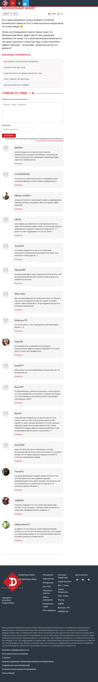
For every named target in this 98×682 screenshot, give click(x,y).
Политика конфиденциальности (15, 650)
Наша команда (8, 673)
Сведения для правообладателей (16, 665)
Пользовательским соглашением (49, 141)
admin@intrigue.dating (27, 579)
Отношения (48, 575)
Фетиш (61, 600)
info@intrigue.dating (26, 575)
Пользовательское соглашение (15, 654)
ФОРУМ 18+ (63, 611)
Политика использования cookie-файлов (19, 669)
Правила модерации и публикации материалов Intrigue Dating (27, 661)
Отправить (9, 136)
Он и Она (47, 586)
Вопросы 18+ (64, 608)
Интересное (48, 583)
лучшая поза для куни (14, 67)
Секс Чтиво (63, 596)
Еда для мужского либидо (16, 85)
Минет (6, 14)
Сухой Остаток (64, 581)
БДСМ (61, 604)
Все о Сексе (63, 585)
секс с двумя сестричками (16, 79)
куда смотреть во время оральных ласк (23, 73)
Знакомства (48, 579)
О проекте (6, 658)
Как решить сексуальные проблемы (21, 61)
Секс (15, 14)
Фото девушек (49, 610)
